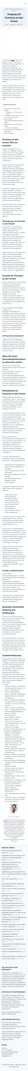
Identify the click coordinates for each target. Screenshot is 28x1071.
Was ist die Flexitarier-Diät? (10, 879)
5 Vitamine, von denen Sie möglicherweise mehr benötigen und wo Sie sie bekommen (14, 919)
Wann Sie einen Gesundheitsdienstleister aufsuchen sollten (13, 120)
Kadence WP (15, 1066)
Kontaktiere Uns (6, 1056)
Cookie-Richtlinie (11, 1014)
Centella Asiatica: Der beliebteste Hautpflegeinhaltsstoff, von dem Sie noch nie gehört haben (14, 912)
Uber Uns (4, 1048)
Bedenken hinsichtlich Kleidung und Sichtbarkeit (13, 130)
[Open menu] (25, 3)
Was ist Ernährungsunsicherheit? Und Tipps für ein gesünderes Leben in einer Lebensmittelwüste (13, 905)
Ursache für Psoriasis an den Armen (13, 115)
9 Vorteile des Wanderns (9, 949)
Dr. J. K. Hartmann (11, 24)
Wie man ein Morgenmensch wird (11, 951)
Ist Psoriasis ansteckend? (12, 117)
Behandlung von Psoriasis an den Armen (13, 125)
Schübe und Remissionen (12, 127)
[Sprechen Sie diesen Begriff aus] (12, 60)
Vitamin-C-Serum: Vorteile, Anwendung (13, 888)
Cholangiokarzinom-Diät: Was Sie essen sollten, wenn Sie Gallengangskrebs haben (13, 858)
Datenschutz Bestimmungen (10, 1052)
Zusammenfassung (9, 133)
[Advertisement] (14, 43)
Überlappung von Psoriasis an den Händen (14, 113)
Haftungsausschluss (7, 1039)
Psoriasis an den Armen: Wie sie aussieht (12, 109)
